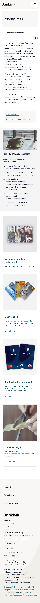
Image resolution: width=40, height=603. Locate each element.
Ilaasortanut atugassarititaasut (18, 119)
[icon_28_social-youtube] (23, 562)
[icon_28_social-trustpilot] (17, 562)
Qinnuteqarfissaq (12, 115)
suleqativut (8, 590)
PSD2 (31, 587)
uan (5, 582)
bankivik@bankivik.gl (16, 533)
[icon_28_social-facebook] (6, 562)
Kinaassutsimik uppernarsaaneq (16, 587)
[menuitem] (15, 4)
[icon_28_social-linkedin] (11, 562)
